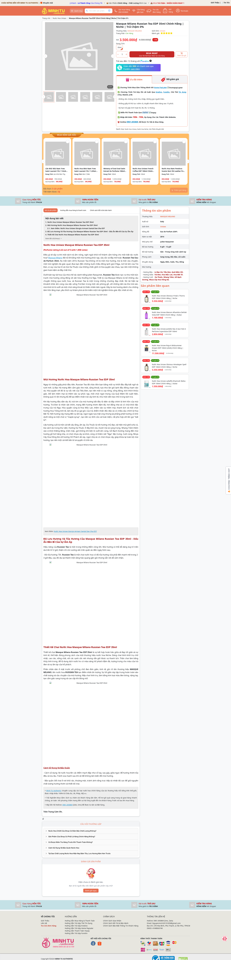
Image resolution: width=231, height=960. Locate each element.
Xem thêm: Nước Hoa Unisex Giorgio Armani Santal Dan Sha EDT (78, 228)
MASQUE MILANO (135, 31)
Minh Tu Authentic (53, 790)
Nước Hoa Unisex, (131, 129)
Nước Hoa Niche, (143, 129)
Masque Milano (55, 257)
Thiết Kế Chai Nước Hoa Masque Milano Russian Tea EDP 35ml (73, 234)
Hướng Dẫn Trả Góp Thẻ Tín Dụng (78, 923)
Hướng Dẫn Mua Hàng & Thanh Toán (80, 921)
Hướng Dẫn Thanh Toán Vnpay (77, 931)
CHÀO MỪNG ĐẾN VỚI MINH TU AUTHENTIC (19, 3)
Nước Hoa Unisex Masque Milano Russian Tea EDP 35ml (70, 222)
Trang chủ (46, 18)
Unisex (162, 31)
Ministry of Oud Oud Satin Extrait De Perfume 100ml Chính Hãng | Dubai (114, 169)
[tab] (91, 831)
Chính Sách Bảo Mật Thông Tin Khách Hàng (120, 926)
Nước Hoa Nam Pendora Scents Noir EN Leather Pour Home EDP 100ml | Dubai (173, 169)
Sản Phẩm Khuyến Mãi (156, 129)
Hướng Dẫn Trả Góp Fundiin (76, 933)
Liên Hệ (44, 923)
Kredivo (159, 92)
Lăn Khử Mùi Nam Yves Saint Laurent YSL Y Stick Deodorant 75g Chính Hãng (56, 169)
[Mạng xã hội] (225, 938)
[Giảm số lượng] (118, 54)
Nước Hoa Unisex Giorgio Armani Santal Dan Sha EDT (75, 531)
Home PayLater (160, 87)
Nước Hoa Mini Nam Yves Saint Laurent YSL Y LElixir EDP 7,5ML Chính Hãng (85, 169)
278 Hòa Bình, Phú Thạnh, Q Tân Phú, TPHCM (172, 926)
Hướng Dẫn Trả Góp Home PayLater (79, 928)
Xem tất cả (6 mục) (52, 238)
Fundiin (166, 92)
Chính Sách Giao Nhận (112, 921)
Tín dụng (182, 92)
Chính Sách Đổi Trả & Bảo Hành (115, 923)
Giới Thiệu (215, 2)
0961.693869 (132, 122)
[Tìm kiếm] (87, 11)
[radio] (161, 33)
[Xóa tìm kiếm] (109, 11)
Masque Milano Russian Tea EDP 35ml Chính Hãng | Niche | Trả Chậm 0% (98, 18)
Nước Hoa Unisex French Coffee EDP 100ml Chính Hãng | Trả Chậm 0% (143, 169)
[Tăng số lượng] (126, 54)
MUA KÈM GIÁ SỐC (66, 134)
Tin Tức (227, 2)
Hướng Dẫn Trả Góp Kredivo (76, 926)
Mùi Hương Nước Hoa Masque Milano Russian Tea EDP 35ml (72, 225)
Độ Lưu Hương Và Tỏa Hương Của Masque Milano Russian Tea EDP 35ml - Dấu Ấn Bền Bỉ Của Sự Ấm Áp (90, 231)
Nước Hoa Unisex (59, 18)
